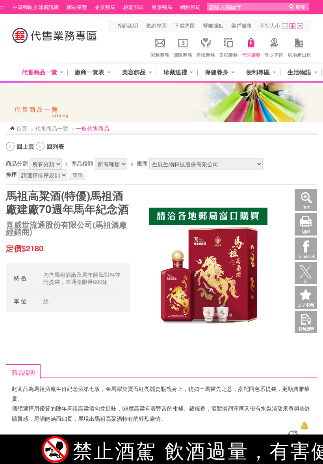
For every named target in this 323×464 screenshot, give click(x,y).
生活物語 (299, 72)
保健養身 (216, 72)
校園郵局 (133, 7)
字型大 (300, 26)
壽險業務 (205, 54)
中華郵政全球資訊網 (36, 7)
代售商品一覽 (39, 72)
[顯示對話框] (304, 426)
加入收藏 (306, 297)
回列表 (55, 146)
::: (2, 7)
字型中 (292, 26)
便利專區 (258, 72)
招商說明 (128, 25)
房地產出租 (299, 54)
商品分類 (17, 163)
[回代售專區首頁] (54, 39)
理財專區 (274, 54)
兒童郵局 (162, 7)
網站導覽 (77, 7)
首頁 (21, 128)
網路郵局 (190, 7)
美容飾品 (134, 72)
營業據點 (213, 25)
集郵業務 (228, 54)
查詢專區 (156, 25)
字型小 (285, 26)
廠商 (142, 163)
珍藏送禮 (175, 72)
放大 (306, 200)
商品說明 (23, 372)
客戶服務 (241, 25)
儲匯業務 (182, 54)
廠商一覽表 (89, 72)
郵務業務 (159, 54)
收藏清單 (306, 322)
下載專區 (184, 25)
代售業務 (251, 54)
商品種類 (82, 163)
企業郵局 (105, 7)
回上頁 (25, 146)
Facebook (306, 249)
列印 (306, 224)
